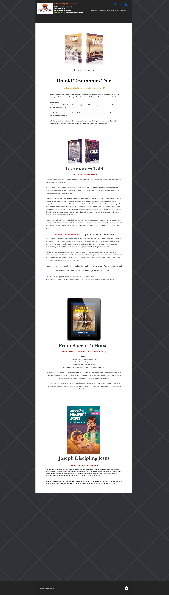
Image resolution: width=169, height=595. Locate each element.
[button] (126, 4)
